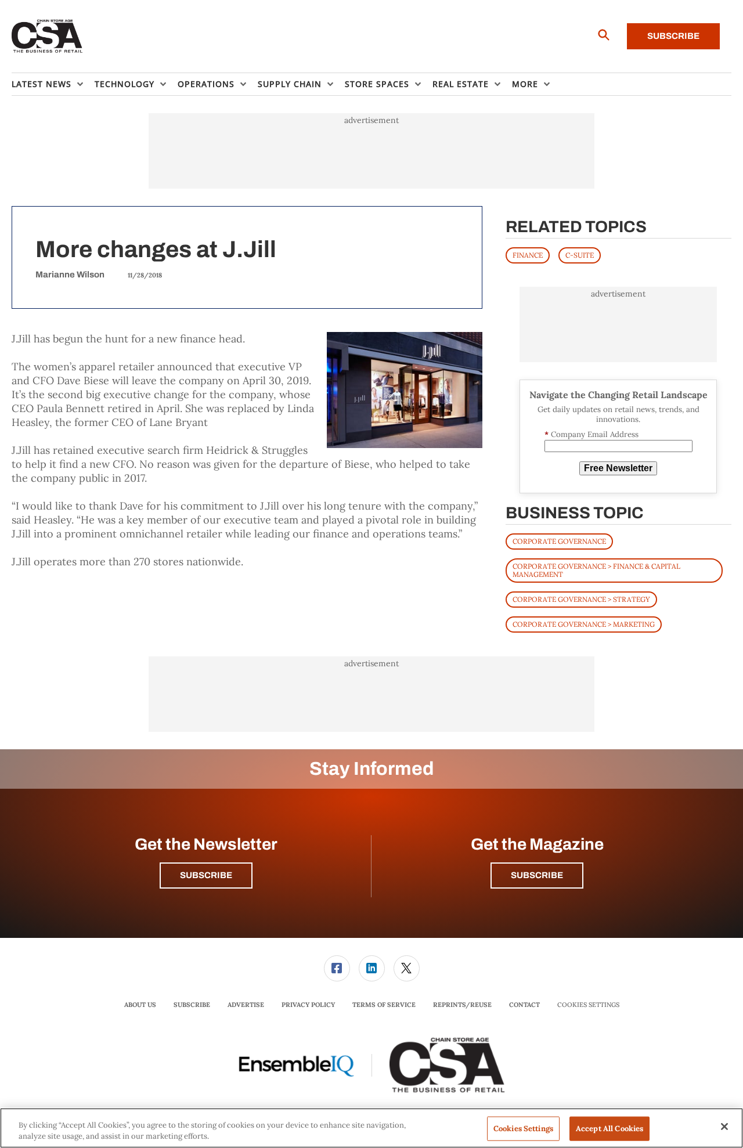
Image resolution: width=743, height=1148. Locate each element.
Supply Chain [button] (290, 83)
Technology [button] (124, 83)
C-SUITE (579, 255)
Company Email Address (591, 434)
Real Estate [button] (460, 83)
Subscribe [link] (192, 1005)
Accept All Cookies (609, 1128)
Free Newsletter (618, 468)
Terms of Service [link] (384, 1005)
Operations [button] (206, 83)
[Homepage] (47, 36)
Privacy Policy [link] (308, 1005)
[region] (371, 1128)
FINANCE (528, 255)
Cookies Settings (588, 1005)
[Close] (724, 1126)
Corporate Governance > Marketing (584, 624)
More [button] (525, 83)
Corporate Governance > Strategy (581, 599)
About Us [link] (140, 1005)
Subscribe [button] (206, 875)
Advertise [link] (246, 1005)
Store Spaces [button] (377, 83)
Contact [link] (524, 1005)
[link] (337, 968)
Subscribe (673, 36)
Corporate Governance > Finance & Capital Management (596, 570)
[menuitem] (53, 84)
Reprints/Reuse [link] (462, 1005)
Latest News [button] (41, 83)
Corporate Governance (559, 541)
